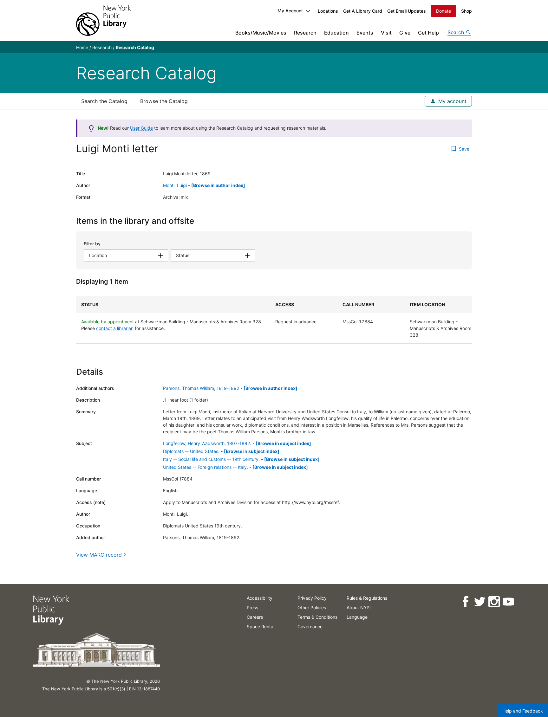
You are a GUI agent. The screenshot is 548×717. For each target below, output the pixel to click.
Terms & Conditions (317, 617)
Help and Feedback (522, 711)
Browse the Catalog (164, 101)
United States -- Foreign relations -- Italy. (205, 467)
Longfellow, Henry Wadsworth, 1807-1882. (207, 443)
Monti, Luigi (175, 185)
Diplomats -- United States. (191, 451)
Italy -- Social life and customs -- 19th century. (211, 459)
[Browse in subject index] (283, 443)
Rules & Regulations (367, 598)
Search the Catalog (104, 101)
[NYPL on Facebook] (465, 602)
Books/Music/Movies (260, 32)
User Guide (141, 128)
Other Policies (311, 607)
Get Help (428, 32)
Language (357, 617)
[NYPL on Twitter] (479, 602)
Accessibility (259, 598)
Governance (310, 626)
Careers (255, 617)
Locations (328, 11)
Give (404, 32)
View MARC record (99, 555)
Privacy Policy (312, 598)
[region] (274, 320)
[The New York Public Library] (103, 20)
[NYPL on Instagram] (494, 602)
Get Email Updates (406, 11)
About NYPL (359, 607)
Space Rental (260, 626)
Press (252, 607)
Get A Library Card (362, 11)
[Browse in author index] (218, 185)
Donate (443, 11)
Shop (466, 11)
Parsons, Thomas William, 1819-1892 (201, 388)
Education (336, 32)
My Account (290, 10)
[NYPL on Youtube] (508, 602)
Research (305, 32)
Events (364, 32)
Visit (386, 32)
